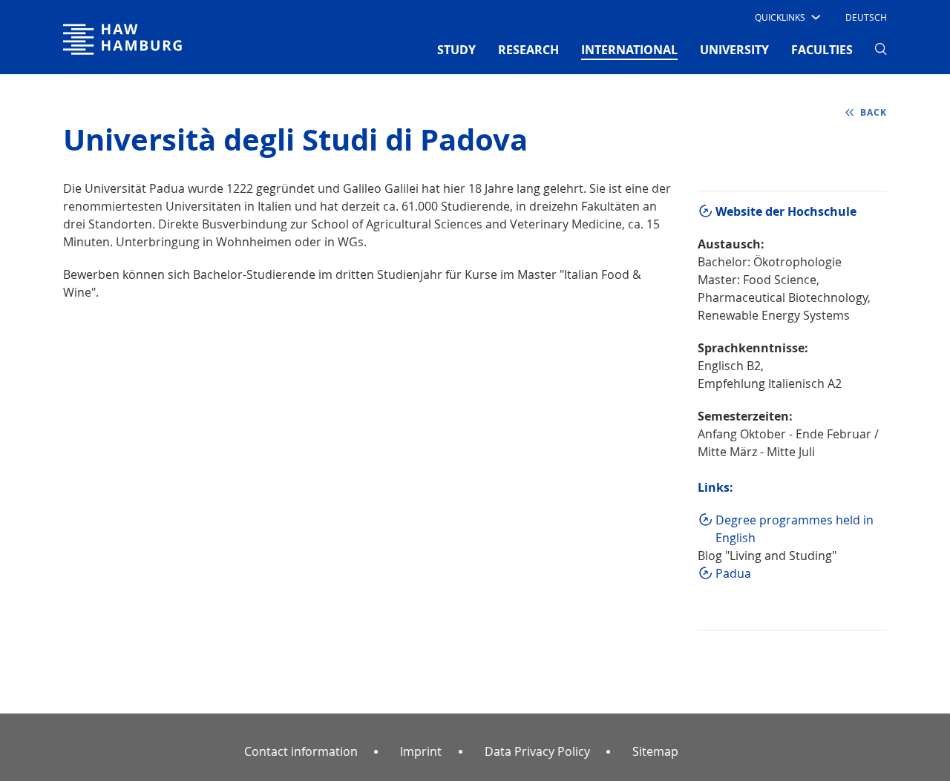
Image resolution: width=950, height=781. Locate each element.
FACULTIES (822, 50)
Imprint (421, 751)
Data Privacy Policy (537, 751)
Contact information (301, 751)
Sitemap (655, 751)
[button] (786, 17)
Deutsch (866, 17)
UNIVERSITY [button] (734, 50)
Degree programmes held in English (794, 529)
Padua (733, 573)
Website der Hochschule (785, 211)
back (873, 112)
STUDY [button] (456, 50)
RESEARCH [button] (528, 50)
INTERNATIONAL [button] (629, 49)
